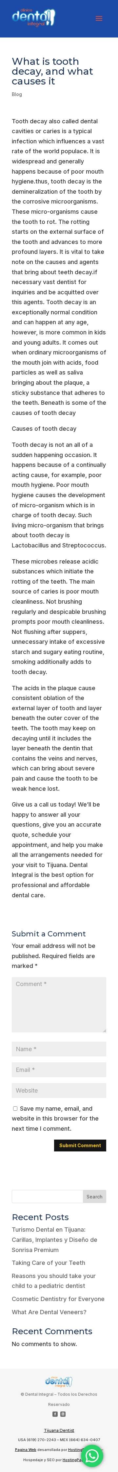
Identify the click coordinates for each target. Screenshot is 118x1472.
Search (95, 1196)
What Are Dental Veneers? (49, 1312)
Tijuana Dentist (59, 1430)
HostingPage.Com (79, 1460)
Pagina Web (25, 1449)
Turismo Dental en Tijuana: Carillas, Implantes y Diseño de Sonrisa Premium (54, 1239)
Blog (17, 94)
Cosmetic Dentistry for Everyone (58, 1298)
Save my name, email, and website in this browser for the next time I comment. (55, 1118)
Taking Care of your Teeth (48, 1262)
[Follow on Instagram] (63, 1414)
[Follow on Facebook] (55, 1414)
